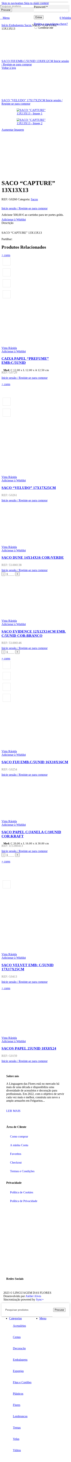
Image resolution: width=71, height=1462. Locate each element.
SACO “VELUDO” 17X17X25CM (29, 488)
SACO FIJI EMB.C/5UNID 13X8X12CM (28, 61)
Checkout (16, 1162)
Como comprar (19, 1136)
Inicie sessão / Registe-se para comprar (25, 208)
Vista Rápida (9, 348)
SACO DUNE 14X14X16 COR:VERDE (33, 558)
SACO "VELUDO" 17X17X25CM (24, 100)
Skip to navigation (13, 3)
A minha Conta (19, 1145)
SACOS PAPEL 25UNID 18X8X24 (29, 1048)
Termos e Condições (22, 1171)
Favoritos (15, 1153)
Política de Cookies (21, 1192)
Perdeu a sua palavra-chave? (51, 23)
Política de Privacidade (23, 1201)
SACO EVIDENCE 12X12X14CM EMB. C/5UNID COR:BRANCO (34, 634)
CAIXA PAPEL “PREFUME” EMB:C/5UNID (25, 361)
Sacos (28, 25)
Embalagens (16, 25)
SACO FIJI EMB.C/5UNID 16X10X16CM (35, 762)
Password (41, 6)
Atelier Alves (33, 1296)
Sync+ (40, 1299)
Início (5, 25)
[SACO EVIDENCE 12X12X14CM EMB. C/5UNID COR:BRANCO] (35, 597)
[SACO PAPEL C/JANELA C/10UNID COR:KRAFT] (35, 798)
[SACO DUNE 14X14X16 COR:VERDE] (35, 523)
